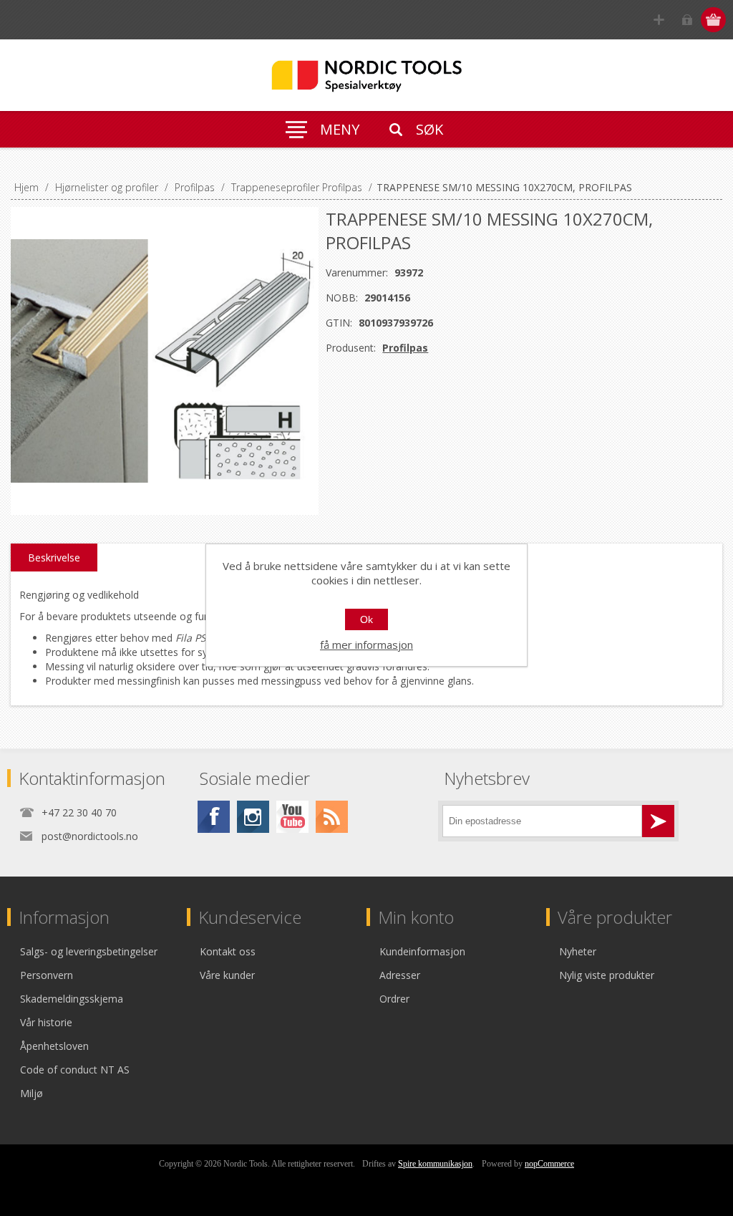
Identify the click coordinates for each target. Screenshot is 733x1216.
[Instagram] (253, 817)
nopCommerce (549, 1164)
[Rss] (332, 817)
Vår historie (46, 1022)
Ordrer (394, 998)
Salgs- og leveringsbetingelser (88, 951)
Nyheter (577, 951)
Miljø (31, 1093)
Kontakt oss (228, 951)
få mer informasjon (366, 644)
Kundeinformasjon (422, 951)
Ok (366, 619)
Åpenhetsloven (54, 1046)
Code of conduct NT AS (75, 1069)
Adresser (399, 975)
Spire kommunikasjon (435, 1164)
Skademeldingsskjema (71, 998)
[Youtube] (292, 817)
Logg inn (686, 19)
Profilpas (405, 347)
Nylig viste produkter (606, 975)
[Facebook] (214, 817)
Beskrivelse (54, 557)
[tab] (54, 558)
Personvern (46, 975)
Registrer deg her (658, 19)
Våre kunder (227, 975)
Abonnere (658, 821)
